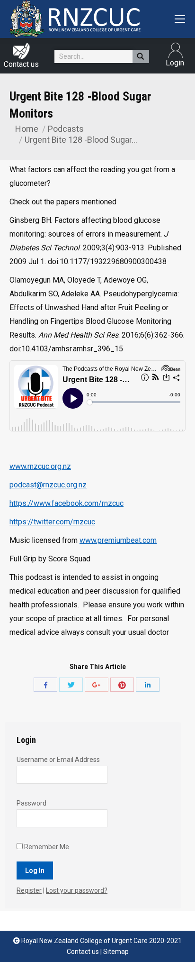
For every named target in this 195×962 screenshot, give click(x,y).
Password (31, 803)
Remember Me (46, 847)
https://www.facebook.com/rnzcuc (66, 503)
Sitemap (116, 951)
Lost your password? (76, 890)
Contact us (21, 64)
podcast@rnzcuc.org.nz (48, 484)
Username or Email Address (58, 759)
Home (26, 129)
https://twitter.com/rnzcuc (52, 521)
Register (29, 890)
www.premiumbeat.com (118, 540)
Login (169, 50)
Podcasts (66, 129)
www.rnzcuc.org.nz (40, 466)
